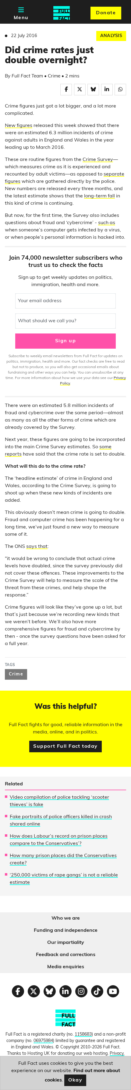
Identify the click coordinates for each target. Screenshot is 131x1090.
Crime (16, 674)
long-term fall (99, 196)
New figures (18, 125)
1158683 (83, 1034)
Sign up (65, 341)
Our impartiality (65, 942)
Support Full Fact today (65, 746)
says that (37, 546)
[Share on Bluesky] (93, 89)
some (105, 447)
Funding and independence (65, 930)
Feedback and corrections (65, 954)
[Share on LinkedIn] (107, 89)
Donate (106, 13)
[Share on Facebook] (66, 89)
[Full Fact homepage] (61, 13)
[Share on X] (80, 89)
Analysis (111, 36)
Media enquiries (65, 967)
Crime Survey (98, 159)
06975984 (43, 1041)
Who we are (65, 918)
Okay (75, 1080)
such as (106, 222)
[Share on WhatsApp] (120, 89)
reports (13, 454)
